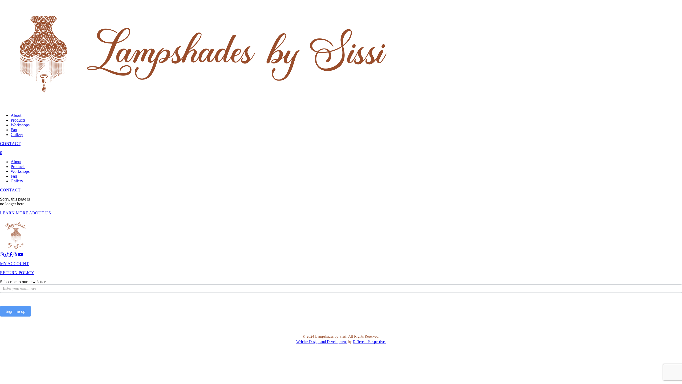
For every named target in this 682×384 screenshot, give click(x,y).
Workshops (20, 125)
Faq (14, 129)
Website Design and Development (321, 342)
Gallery (17, 134)
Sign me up (15, 311)
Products (18, 120)
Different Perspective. (369, 342)
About (16, 115)
